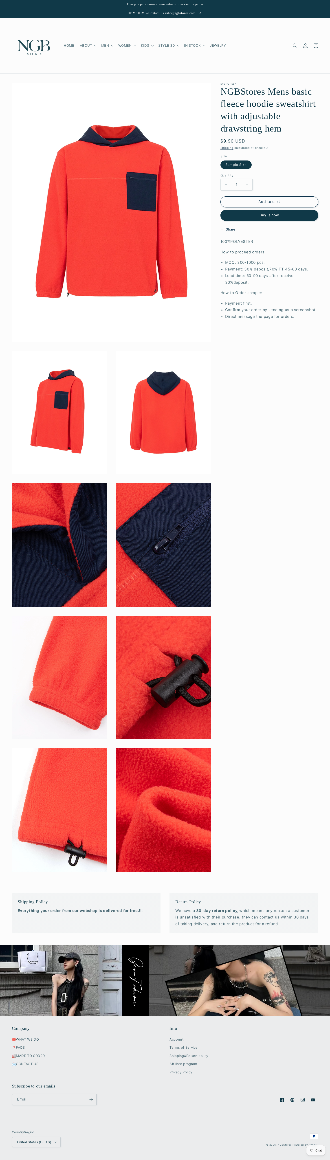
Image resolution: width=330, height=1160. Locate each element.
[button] (87, 46)
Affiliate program (183, 1064)
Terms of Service (183, 1048)
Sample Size (236, 165)
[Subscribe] (91, 1099)
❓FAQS (18, 1048)
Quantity (226, 175)
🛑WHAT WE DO (25, 1039)
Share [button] (230, 229)
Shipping (226, 147)
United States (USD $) (34, 1142)
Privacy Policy (180, 1072)
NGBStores (285, 1144)
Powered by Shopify (305, 1144)
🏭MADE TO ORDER (28, 1056)
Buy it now (269, 215)
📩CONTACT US (25, 1064)
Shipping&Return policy (188, 1056)
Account (176, 1039)
